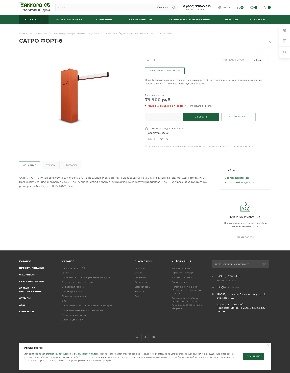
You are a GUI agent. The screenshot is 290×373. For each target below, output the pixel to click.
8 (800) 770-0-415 (197, 6)
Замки (65, 272)
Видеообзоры (142, 286)
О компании (28, 274)
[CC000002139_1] (82, 93)
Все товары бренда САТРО (240, 182)
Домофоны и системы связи (77, 282)
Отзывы (50, 165)
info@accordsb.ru (228, 287)
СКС (64, 300)
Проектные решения (74, 296)
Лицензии (140, 277)
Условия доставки (182, 277)
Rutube (153, 337)
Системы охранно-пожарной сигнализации (87, 305)
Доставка (71, 165)
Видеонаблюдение (73, 286)
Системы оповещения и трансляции (82, 310)
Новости (139, 291)
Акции (24, 305)
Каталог (25, 261)
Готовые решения (72, 291)
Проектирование (31, 268)
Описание (29, 165)
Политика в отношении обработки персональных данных (186, 290)
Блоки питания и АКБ (74, 268)
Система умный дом (73, 319)
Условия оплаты (181, 268)
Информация (181, 261)
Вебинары (141, 282)
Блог (137, 296)
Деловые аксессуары (74, 315)
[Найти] (174, 7)
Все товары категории (237, 177)
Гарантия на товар (182, 272)
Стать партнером (31, 281)
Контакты (26, 311)
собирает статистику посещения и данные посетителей (66, 353)
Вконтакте (136, 337)
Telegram (145, 337)
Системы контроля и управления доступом (86, 277)
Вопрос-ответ (179, 282)
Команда (140, 268)
